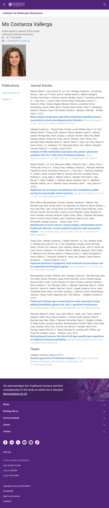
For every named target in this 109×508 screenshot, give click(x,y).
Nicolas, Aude (75, 317)
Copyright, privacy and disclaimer (16, 486)
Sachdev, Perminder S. (40, 97)
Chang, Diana (55, 205)
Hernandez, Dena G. (87, 285)
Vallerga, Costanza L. (81, 91)
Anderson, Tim (55, 145)
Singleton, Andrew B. (92, 295)
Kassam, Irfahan (66, 132)
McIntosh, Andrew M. (57, 256)
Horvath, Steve (82, 135)
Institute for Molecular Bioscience (23, 13)
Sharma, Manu (53, 212)
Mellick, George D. (89, 94)
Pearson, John (78, 139)
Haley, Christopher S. (92, 253)
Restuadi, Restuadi (95, 167)
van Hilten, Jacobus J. (63, 291)
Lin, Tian (66, 91)
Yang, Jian (84, 142)
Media (6, 404)
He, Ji (57, 244)
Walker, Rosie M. (71, 241)
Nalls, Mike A (36, 202)
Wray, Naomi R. (97, 142)
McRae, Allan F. (86, 129)
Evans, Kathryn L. (38, 256)
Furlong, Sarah (69, 107)
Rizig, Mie (34, 333)
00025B (14, 470)
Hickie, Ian (51, 139)
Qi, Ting (97, 129)
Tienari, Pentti (46, 295)
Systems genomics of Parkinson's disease (52, 358)
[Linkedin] (12, 442)
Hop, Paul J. (41, 101)
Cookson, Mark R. (91, 317)
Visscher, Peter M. (38, 148)
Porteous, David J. (73, 253)
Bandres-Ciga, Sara (39, 205)
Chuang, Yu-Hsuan (65, 135)
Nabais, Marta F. (37, 91)
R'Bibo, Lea (95, 330)
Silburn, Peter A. (71, 142)
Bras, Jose (45, 209)
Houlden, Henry (84, 326)
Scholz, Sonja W (45, 218)
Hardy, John (80, 314)
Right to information (11, 496)
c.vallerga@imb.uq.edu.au (18, 41)
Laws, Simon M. (53, 91)
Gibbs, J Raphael (84, 215)
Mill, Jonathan (85, 174)
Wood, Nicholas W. (66, 330)
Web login (7, 452)
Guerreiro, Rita (42, 326)
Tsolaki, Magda (53, 104)
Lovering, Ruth (82, 330)
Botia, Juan (55, 314)
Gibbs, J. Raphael (69, 285)
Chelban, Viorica (47, 333)
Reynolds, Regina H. (39, 314)
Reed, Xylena (39, 323)
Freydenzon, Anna (38, 170)
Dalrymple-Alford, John (73, 145)
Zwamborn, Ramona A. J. (60, 170)
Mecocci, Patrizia (69, 104)
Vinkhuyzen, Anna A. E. (41, 167)
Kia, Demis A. (70, 326)
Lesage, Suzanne (49, 221)
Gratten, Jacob (58, 148)
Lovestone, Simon (86, 104)
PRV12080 (14, 475)
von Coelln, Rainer (72, 209)
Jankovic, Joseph (47, 288)
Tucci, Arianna (56, 326)
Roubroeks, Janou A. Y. (86, 101)
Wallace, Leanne (59, 97)
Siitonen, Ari (95, 212)
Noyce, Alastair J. (38, 285)
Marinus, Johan (82, 291)
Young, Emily (57, 209)
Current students (11, 418)
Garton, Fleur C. (84, 107)
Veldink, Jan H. (46, 183)
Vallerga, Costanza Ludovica (43, 355)
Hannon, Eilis (71, 174)
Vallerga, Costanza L (75, 202)
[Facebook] (5, 442)
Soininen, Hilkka (37, 104)
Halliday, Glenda (37, 139)
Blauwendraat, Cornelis (54, 202)
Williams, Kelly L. (80, 164)
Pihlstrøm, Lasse (81, 212)
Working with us (10, 411)
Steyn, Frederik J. (48, 180)
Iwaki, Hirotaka (37, 215)
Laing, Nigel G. (48, 177)
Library (6, 424)
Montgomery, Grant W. (43, 244)
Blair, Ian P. (44, 94)
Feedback (7, 501)
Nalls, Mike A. (67, 314)
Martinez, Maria (74, 218)
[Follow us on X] (18, 442)
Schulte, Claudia (37, 212)
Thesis (6, 99)
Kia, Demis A (82, 205)
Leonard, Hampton (53, 215)
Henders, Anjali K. (76, 97)
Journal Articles (11, 93)
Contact (7, 431)
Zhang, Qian (52, 132)
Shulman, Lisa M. (65, 288)
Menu (4, 5)
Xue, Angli (35, 209)
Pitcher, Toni (91, 139)
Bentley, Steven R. (54, 142)
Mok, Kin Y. (51, 330)
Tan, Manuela (68, 205)
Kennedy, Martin (37, 142)
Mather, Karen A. (72, 94)
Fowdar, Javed (71, 129)
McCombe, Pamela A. (65, 110)
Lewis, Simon (36, 250)
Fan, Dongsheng (68, 244)
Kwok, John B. (57, 94)
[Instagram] (31, 442)
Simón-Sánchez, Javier (92, 209)
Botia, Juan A (60, 218)
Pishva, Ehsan (67, 101)
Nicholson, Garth (77, 183)
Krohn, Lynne (67, 212)
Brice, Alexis (47, 291)
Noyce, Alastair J (96, 205)
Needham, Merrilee (84, 110)
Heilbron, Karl (92, 202)
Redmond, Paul (40, 253)
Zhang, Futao (57, 129)
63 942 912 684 (14, 465)
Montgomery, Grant (47, 135)
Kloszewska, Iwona (39, 107)
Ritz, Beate (95, 135)
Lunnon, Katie (54, 101)
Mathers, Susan (47, 110)
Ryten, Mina (45, 317)
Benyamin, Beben (63, 164)
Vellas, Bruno (55, 107)
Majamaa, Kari (60, 295)
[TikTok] (37, 442)
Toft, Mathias (74, 295)
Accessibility (8, 491)
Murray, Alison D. (56, 253)
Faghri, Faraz (69, 215)
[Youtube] (24, 442)
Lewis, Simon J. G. (38, 145)
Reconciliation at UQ (15, 393)
